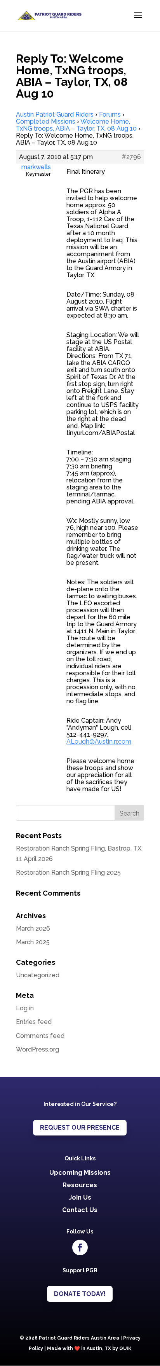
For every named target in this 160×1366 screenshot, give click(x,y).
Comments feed (40, 1035)
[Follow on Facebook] (80, 1247)
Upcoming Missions (80, 1172)
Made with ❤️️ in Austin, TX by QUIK (89, 1348)
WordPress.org (37, 1049)
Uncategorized (37, 975)
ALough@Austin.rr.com (98, 741)
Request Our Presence (80, 1127)
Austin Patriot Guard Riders (55, 114)
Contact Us (79, 1210)
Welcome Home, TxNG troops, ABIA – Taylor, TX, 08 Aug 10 (76, 125)
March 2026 (33, 928)
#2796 (131, 157)
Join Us (80, 1197)
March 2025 (33, 942)
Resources (80, 1185)
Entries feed (34, 1021)
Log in (25, 1008)
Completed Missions (45, 121)
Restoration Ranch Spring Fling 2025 (68, 872)
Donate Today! (80, 1294)
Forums (110, 114)
